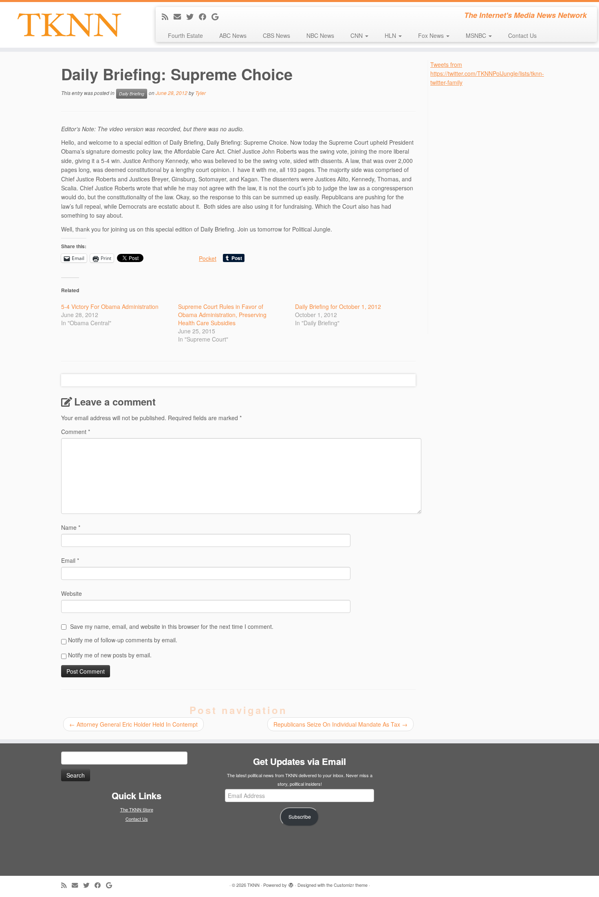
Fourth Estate (185, 35)
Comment (75, 432)
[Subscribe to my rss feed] (168, 16)
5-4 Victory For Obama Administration (110, 306)
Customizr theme (351, 885)
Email (70, 560)
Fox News (431, 35)
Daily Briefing (131, 93)
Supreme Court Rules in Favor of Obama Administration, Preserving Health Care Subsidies (222, 314)
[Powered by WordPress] (291, 883)
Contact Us (522, 35)
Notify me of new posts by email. (110, 655)
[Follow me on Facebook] (205, 16)
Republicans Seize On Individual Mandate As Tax (340, 724)
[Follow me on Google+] (217, 16)
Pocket (207, 258)
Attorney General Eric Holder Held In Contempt (133, 724)
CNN (357, 35)
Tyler (200, 92)
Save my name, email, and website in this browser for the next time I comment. (171, 626)
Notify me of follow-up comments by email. (122, 640)
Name (70, 527)
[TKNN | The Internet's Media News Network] (69, 25)
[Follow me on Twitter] (192, 16)
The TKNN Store (136, 809)
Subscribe (299, 816)
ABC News (233, 35)
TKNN (253, 885)
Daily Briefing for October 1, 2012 (338, 306)
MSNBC (477, 35)
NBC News (320, 35)
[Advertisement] (491, 209)
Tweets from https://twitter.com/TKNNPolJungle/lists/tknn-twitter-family (487, 73)
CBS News (276, 35)
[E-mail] (180, 16)
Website (71, 593)
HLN (391, 35)
